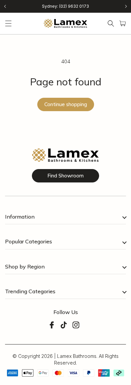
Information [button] (20, 216)
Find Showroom (65, 175)
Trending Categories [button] (30, 291)
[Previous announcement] (5, 6)
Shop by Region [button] (25, 266)
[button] (8, 23)
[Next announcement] (126, 6)
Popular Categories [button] (28, 241)
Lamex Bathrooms (76, 356)
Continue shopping (65, 104)
